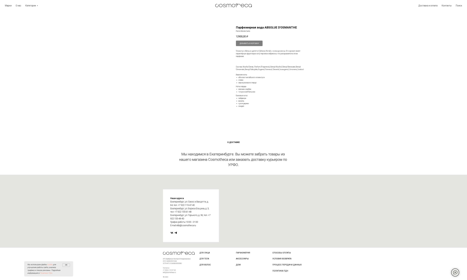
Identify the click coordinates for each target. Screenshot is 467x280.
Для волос (205, 265)
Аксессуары (242, 259)
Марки (8, 5)
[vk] (171, 232)
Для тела (204, 259)
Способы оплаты (281, 253)
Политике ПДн (46, 273)
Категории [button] (30, 5)
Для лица (204, 253)
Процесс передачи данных (287, 265)
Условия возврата (281, 259)
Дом (238, 265)
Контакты (447, 5)
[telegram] (175, 232)
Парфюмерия (243, 253)
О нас (18, 5)
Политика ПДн (280, 271)
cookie (49, 264)
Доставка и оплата (427, 5)
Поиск (459, 5)
